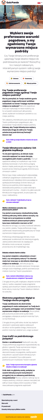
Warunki (5, 403)
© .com (8, 395)
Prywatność (6, 406)
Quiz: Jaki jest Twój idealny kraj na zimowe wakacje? (18, 201)
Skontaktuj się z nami (9, 400)
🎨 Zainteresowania (13, 83)
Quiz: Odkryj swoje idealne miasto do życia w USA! (21, 141)
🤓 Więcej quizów (30, 83)
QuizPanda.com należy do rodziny (18, 417)
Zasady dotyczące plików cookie (13, 409)
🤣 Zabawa (14, 78)
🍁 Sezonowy (27, 78)
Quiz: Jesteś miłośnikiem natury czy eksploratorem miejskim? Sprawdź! (19, 277)
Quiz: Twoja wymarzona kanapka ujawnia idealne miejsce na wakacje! (21, 366)
